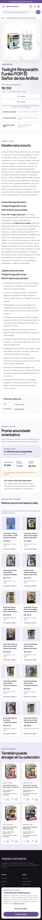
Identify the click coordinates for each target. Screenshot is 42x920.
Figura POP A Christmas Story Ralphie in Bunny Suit (11, 786)
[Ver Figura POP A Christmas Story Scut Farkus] (10, 813)
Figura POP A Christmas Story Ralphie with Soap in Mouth (31, 787)
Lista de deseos (26, 881)
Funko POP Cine (19, 409)
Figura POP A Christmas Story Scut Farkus (10, 828)
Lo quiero (22, 96)
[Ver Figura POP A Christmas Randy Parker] (31, 813)
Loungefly (4, 881)
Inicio (2, 18)
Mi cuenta (25, 878)
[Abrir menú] (3, 6)
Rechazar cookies (21, 909)
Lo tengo (22, 102)
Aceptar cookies (21, 914)
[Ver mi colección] (39, 6)
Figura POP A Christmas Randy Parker (30, 828)
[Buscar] (38, 12)
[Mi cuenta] (35, 6)
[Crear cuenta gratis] (31, 6)
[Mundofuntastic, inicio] (12, 6)
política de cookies (18, 903)
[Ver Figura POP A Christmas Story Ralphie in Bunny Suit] (10, 771)
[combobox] (20, 12)
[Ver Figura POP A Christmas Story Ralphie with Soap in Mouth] (31, 771)
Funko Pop (4, 878)
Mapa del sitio (26, 884)
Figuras (3, 884)
